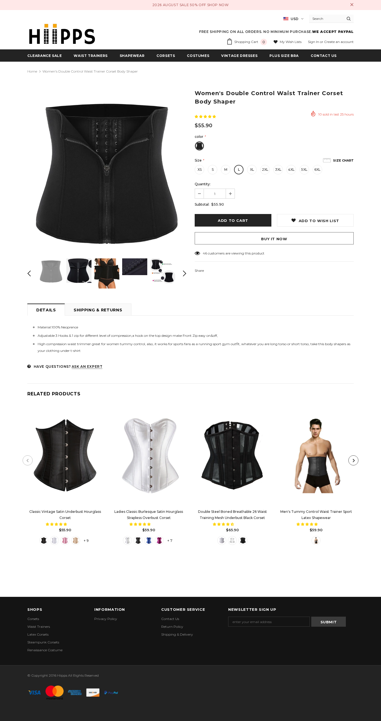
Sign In (314, 42)
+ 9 (86, 541)
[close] (352, 5)
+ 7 (169, 541)
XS (199, 169)
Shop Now (218, 5)
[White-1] (232, 540)
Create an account (339, 42)
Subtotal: (202, 204)
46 (205, 253)
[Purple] (159, 540)
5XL (304, 169)
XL (252, 169)
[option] (106, 170)
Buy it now (274, 239)
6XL (317, 169)
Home (32, 71)
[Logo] (62, 34)
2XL (265, 169)
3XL (278, 169)
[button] (206, 116)
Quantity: (203, 184)
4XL (291, 169)
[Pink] (65, 540)
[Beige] (75, 540)
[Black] (44, 540)
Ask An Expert (87, 366)
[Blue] (148, 540)
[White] (54, 540)
